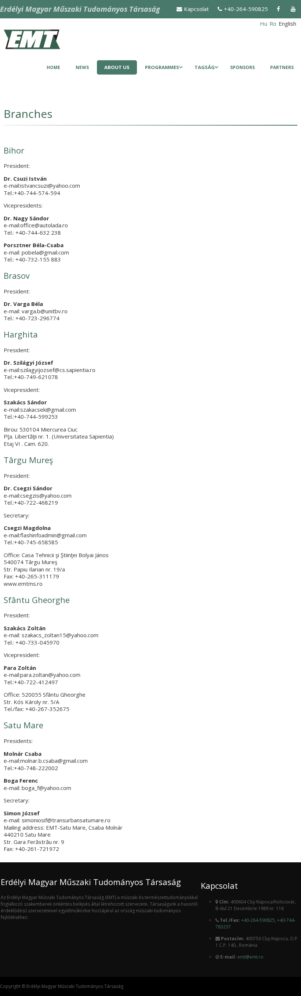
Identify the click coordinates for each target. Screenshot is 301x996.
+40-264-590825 (246, 8)
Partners (282, 67)
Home (53, 67)
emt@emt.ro (250, 957)
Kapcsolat (196, 8)
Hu (263, 23)
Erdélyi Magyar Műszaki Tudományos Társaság (80, 9)
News (82, 67)
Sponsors (242, 67)
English (287, 23)
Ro (272, 23)
